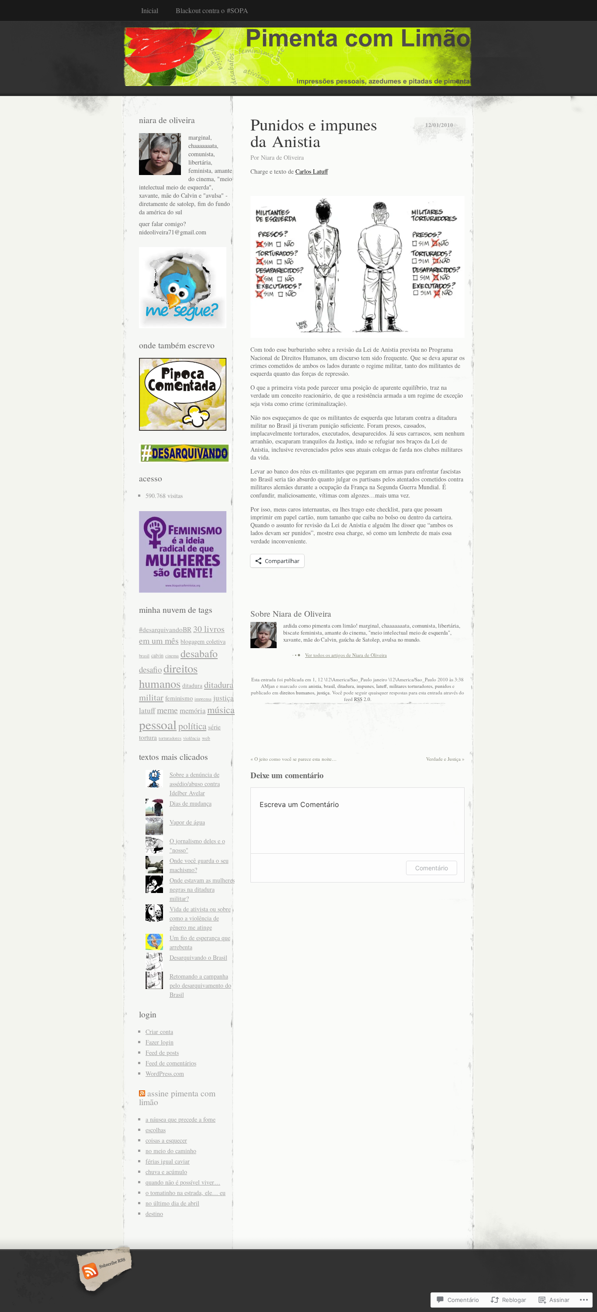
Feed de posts (162, 1052)
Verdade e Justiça (445, 759)
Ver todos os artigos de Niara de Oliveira (346, 655)
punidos (443, 686)
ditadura (345, 686)
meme (167, 710)
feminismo (179, 698)
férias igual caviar (168, 1161)
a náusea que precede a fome (180, 1119)
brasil (329, 686)
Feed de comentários (171, 1063)
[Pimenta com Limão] (298, 58)
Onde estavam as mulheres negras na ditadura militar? (202, 889)
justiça (323, 692)
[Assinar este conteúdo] (142, 1093)
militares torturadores (410, 686)
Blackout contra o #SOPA (212, 10)
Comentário (431, 868)
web (206, 738)
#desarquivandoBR (165, 629)
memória (192, 710)
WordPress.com (165, 1073)
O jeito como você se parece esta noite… (293, 759)
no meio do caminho (171, 1151)
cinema (172, 656)
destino (154, 1213)
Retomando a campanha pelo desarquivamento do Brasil (200, 985)
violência (191, 738)
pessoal (158, 724)
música (221, 709)
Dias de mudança (191, 803)
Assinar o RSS (102, 1271)
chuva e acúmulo (166, 1172)
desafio (150, 669)
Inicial (149, 10)
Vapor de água (187, 822)
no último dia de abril (172, 1203)
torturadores (170, 738)
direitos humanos (297, 692)
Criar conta (159, 1031)
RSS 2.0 (362, 699)
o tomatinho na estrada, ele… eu (186, 1192)
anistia (315, 686)
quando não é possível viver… (183, 1182)
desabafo (199, 653)
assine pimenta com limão (177, 1097)
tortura (148, 737)
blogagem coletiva (203, 641)
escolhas (156, 1130)
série (214, 726)
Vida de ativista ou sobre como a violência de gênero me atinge (200, 918)
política (192, 725)
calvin (157, 655)
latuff (381, 686)
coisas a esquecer (166, 1140)
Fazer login (160, 1042)
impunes (365, 686)
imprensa (203, 699)
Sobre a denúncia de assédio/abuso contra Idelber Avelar (195, 783)
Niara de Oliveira (282, 157)
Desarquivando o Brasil (198, 957)
